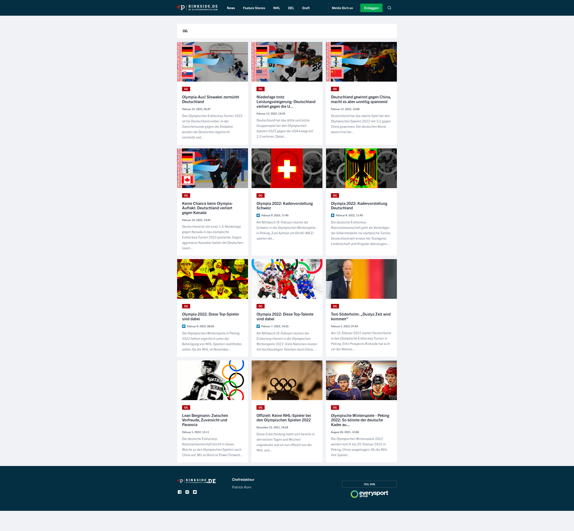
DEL (291, 8)
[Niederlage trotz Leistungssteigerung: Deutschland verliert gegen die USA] (287, 62)
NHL (276, 8)
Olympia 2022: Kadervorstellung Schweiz (285, 205)
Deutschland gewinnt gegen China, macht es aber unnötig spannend (361, 99)
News (231, 8)
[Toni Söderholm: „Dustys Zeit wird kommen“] (361, 279)
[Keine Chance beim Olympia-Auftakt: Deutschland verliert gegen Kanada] (212, 168)
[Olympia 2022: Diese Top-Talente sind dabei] (287, 279)
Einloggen (371, 8)
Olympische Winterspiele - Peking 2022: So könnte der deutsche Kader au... (360, 420)
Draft (306, 8)
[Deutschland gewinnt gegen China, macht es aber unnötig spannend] (361, 62)
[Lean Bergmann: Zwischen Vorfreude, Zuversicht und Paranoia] (212, 380)
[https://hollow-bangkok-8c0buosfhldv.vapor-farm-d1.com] (196, 482)
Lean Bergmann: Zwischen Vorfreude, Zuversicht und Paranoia (205, 420)
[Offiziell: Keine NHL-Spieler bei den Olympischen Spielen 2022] (287, 380)
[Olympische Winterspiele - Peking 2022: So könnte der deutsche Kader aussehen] (361, 380)
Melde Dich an (342, 8)
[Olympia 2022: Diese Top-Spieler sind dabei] (212, 279)
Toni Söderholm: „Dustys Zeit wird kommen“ (361, 316)
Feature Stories (254, 8)
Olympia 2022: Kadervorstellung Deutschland (359, 205)
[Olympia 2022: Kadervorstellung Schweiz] (287, 168)
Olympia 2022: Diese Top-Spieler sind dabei (210, 316)
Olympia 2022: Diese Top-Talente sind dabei (285, 316)
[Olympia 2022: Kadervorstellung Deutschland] (361, 168)
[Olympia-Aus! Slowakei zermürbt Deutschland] (212, 62)
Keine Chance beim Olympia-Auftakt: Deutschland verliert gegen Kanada (207, 208)
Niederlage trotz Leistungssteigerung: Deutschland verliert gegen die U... (286, 101)
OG (186, 89)
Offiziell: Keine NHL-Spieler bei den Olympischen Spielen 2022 (284, 417)
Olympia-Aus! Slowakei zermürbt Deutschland (210, 99)
